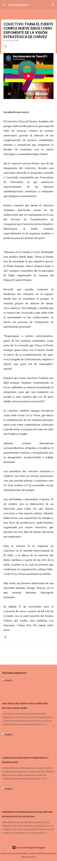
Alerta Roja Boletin (18, 4)
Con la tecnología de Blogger (30, 847)
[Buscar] (53, 4)
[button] (5, 46)
